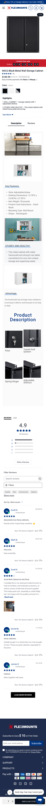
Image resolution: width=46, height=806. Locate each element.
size (14, 492)
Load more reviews (23, 695)
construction (23, 492)
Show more (9, 495)
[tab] (16, 123)
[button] (9, 800)
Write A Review (23, 462)
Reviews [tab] (7, 418)
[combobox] (23, 502)
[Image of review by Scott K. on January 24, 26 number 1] (9, 606)
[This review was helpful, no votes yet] (36, 531)
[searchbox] (20, 478)
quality (7, 492)
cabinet (34, 492)
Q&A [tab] (15, 418)
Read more (8, 597)
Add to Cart (30, 801)
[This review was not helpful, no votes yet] (40, 531)
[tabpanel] (23, 269)
